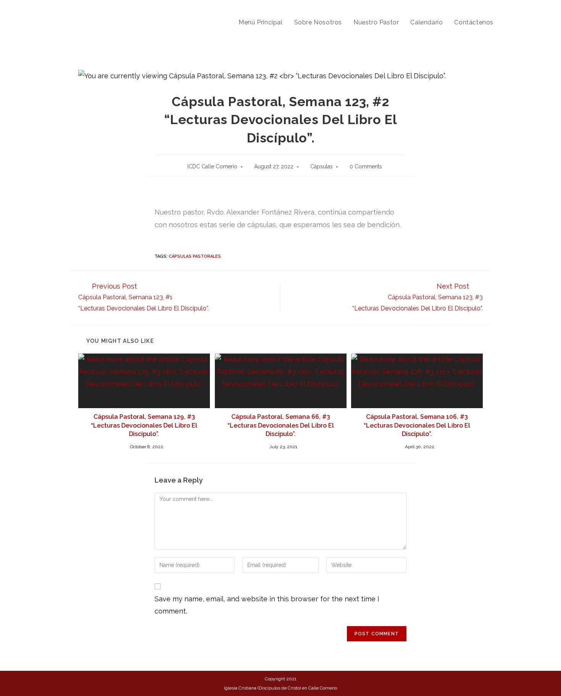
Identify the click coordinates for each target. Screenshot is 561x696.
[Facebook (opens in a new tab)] (493, 7)
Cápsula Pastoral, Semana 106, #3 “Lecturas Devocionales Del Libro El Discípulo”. (417, 425)
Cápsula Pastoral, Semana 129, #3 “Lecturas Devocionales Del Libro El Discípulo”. (144, 425)
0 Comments (366, 166)
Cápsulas (321, 166)
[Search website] (507, 22)
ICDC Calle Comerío (212, 166)
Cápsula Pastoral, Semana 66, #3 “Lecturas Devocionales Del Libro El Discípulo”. (280, 425)
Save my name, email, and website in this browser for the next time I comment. (267, 605)
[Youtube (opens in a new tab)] (504, 7)
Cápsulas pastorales (195, 256)
